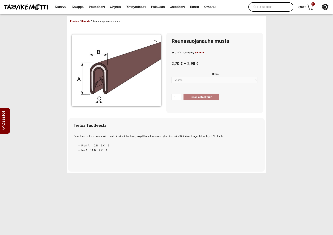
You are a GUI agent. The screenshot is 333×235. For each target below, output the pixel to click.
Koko (215, 74)
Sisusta (85, 21)
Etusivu (74, 21)
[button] (155, 40)
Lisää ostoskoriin (201, 97)
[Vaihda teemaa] (325, 7)
